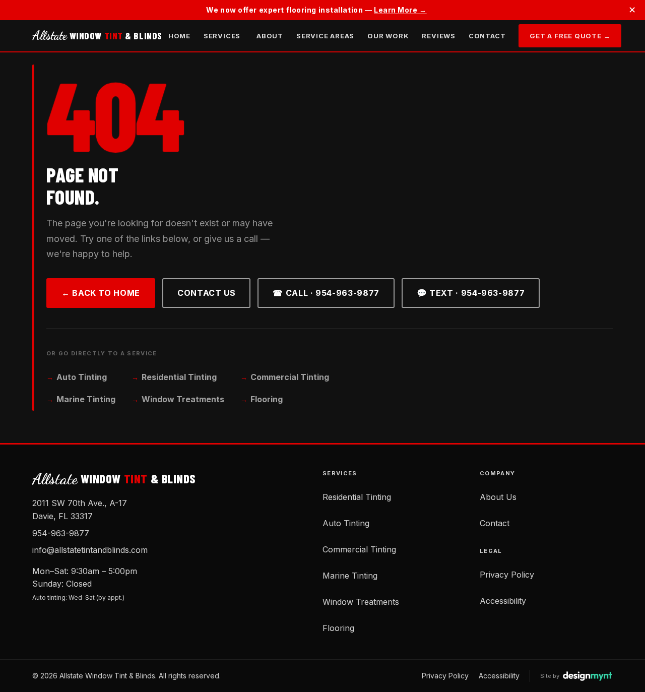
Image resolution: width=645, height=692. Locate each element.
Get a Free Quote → (570, 36)
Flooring (266, 399)
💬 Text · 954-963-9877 (471, 293)
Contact (487, 36)
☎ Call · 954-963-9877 (326, 293)
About (269, 36)
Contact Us (206, 293)
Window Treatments (183, 399)
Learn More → (400, 10)
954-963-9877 (60, 533)
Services (222, 36)
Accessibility (503, 601)
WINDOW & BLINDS (97, 36)
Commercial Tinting (289, 377)
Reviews (438, 36)
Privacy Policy (507, 575)
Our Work (388, 36)
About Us (498, 497)
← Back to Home (100, 293)
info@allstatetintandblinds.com (90, 550)
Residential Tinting (179, 377)
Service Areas (325, 36)
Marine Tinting (85, 399)
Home (179, 36)
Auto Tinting (81, 377)
